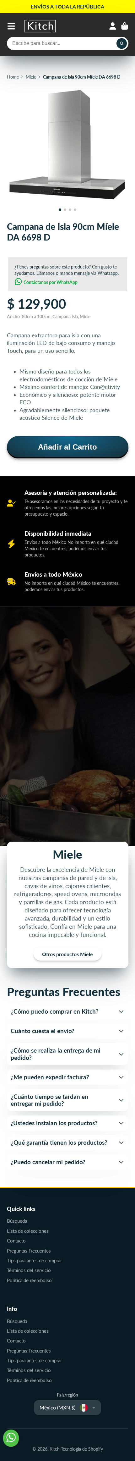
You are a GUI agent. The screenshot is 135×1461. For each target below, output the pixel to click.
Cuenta (112, 26)
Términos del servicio (29, 1270)
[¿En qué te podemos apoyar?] (11, 1438)
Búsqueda (17, 1221)
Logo (40, 26)
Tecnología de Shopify (82, 1449)
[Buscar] (121, 43)
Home (13, 77)
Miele (31, 77)
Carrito (124, 26)
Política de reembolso (29, 1280)
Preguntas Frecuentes (29, 1250)
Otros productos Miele (67, 954)
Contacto (16, 1240)
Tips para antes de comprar (34, 1260)
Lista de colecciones (28, 1231)
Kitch (55, 1449)
